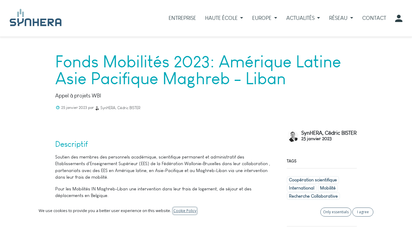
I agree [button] (363, 211)
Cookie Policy (184, 210)
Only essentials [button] (336, 211)
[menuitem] (182, 18)
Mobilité (328, 188)
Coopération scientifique (313, 180)
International (301, 188)
